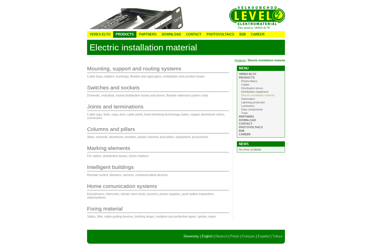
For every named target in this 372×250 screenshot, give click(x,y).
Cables (245, 84)
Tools (244, 112)
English (207, 236)
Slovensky (191, 236)
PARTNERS (148, 34)
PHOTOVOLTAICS (220, 34)
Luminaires (248, 105)
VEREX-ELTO (100, 34)
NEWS (244, 144)
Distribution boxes (252, 88)
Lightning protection (253, 102)
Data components (252, 109)
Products (240, 60)
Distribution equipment (254, 91)
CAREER (257, 34)
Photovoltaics (249, 81)
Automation (248, 98)
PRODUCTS (125, 34)
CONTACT (193, 34)
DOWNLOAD (171, 34)
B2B (242, 34)
